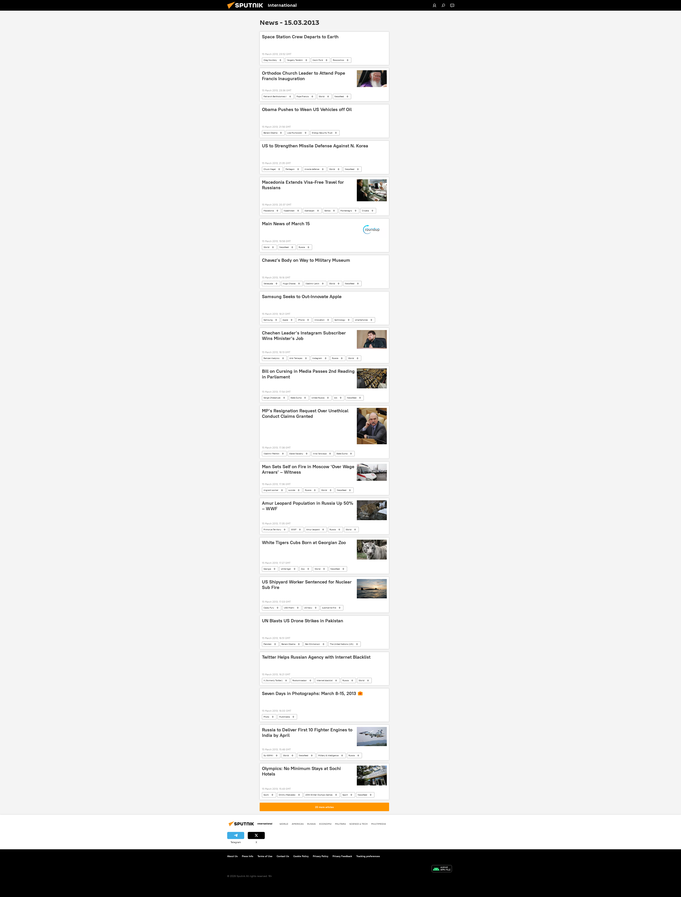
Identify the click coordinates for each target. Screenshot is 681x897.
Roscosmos (338, 60)
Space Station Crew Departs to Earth (300, 37)
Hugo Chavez (289, 283)
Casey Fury (269, 607)
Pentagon (290, 169)
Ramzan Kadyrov (271, 358)
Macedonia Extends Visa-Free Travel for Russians (303, 184)
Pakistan (268, 644)
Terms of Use (265, 856)
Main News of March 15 (286, 223)
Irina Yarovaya (319, 453)
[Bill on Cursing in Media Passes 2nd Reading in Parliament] (372, 378)
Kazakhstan (289, 210)
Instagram (317, 358)
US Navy (308, 607)
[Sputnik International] (246, 9)
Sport (345, 794)
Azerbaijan (309, 210)
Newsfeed (339, 96)
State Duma (295, 397)
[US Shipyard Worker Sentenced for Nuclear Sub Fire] (372, 588)
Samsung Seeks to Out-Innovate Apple (302, 296)
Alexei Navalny (296, 453)
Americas (298, 823)
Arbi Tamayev (295, 358)
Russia (302, 247)
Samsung (268, 320)
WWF (293, 529)
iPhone (301, 320)
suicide (291, 490)
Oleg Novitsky (270, 60)
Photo (266, 716)
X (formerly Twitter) (273, 680)
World (322, 96)
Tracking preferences (368, 856)
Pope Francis (303, 96)
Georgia (267, 568)
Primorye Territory (272, 529)
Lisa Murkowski (294, 132)
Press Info (247, 856)
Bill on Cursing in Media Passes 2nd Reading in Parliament (308, 374)
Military (340, 823)
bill (335, 397)
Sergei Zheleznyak (272, 397)
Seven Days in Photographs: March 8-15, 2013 (309, 693)
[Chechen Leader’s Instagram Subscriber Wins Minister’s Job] (372, 339)
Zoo (303, 568)
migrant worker (271, 490)
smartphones (361, 320)
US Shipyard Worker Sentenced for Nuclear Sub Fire (307, 584)
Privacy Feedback (342, 856)
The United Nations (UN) (341, 644)
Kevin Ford (318, 60)
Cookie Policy (301, 856)
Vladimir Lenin (312, 283)
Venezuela (268, 283)
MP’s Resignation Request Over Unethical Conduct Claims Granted (305, 413)
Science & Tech (358, 823)
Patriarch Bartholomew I (275, 96)
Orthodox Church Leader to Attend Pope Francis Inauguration (303, 75)
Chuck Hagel (270, 169)
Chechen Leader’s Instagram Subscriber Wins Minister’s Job (304, 335)
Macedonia (269, 210)
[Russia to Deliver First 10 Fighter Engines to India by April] (372, 736)
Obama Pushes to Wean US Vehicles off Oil (307, 109)
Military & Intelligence (328, 755)
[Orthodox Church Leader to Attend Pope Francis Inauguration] (372, 78)
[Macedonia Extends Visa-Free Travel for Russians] (372, 190)
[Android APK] (442, 869)
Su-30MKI (268, 755)
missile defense (311, 169)
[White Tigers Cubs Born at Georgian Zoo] (372, 550)
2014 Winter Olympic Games (319, 794)
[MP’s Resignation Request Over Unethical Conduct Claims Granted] (372, 426)
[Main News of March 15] (372, 229)
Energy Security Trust (322, 132)
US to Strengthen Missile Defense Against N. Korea (315, 146)
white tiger (286, 568)
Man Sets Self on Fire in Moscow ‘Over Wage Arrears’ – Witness (308, 469)
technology (339, 320)
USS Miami (289, 607)
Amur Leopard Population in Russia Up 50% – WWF (307, 505)
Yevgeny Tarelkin (295, 60)
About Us (232, 856)
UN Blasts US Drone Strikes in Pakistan (302, 621)
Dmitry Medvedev (287, 794)
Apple (285, 320)
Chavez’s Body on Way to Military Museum (306, 260)
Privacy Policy (320, 856)
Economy (325, 823)
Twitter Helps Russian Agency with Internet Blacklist (316, 657)
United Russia (317, 397)
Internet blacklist (325, 680)
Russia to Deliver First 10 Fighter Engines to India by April (307, 732)
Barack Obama (270, 132)
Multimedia (284, 716)
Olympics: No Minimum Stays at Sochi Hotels (301, 771)
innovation (319, 320)
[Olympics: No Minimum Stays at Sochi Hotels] (372, 775)
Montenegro (346, 210)
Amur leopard (313, 529)
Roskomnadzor (299, 680)
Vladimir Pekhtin (271, 453)
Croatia (365, 210)
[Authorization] (434, 5)
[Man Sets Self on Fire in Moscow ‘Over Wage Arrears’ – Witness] (372, 472)
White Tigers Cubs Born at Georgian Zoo (304, 542)
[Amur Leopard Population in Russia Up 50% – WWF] (372, 510)
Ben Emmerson (312, 644)
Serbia (327, 210)
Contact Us (283, 856)
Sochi (266, 794)
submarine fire (329, 607)
